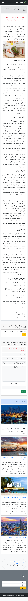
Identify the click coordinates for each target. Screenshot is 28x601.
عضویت (23, 588)
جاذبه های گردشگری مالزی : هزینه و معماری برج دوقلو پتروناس (15, 498)
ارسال (23, 391)
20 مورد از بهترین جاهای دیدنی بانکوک (17, 537)
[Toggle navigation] (3, 2)
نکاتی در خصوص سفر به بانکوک (19, 426)
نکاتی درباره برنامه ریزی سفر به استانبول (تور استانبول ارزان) (14, 458)
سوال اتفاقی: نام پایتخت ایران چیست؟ (16, 384)
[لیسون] (21, 2)
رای (24, 334)
